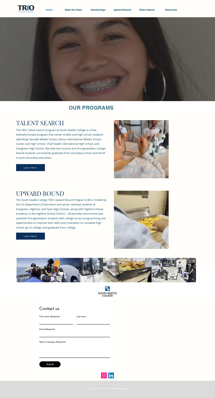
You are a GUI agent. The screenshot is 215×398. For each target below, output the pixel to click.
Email (47, 329)
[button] (165, 175)
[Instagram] (104, 375)
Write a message (52, 342)
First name (49, 316)
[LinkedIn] (111, 375)
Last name (81, 316)
